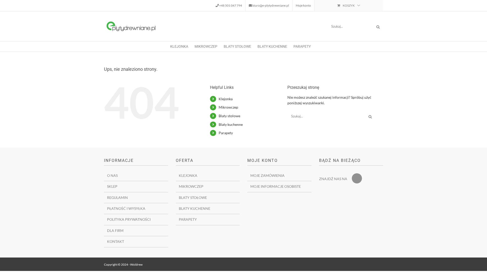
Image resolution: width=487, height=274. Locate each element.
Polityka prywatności (129, 219)
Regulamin (117, 197)
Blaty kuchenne (231, 124)
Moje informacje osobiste (275, 186)
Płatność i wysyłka (126, 208)
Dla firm (115, 230)
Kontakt (115, 241)
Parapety (226, 133)
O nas (112, 175)
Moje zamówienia (267, 175)
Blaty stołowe (229, 116)
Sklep (112, 186)
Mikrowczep (228, 107)
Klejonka (226, 99)
